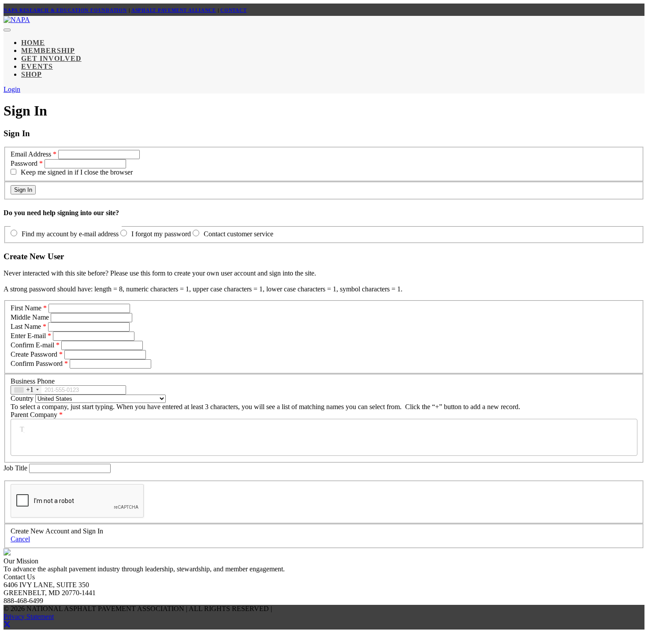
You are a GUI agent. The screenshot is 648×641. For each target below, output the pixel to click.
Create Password (34, 354)
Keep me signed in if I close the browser (77, 172)
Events (37, 66)
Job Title (16, 468)
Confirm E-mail (32, 345)
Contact (233, 10)
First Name (26, 308)
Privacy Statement (29, 616)
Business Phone (33, 381)
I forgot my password (161, 234)
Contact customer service (238, 234)
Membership (48, 50)
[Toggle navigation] (7, 30)
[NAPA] (17, 19)
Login (12, 89)
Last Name (26, 326)
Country (22, 398)
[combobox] (26, 390)
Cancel (20, 539)
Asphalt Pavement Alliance (173, 10)
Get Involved (51, 58)
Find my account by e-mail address (70, 234)
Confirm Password (37, 363)
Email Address (31, 154)
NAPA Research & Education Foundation (65, 10)
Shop (31, 74)
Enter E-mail (28, 335)
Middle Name (30, 317)
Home (33, 42)
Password (24, 163)
